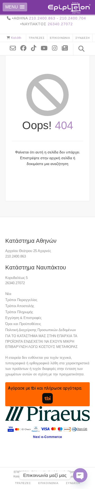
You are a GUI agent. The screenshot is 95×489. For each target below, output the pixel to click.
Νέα (8, 294)
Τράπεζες (37, 37)
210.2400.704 (73, 18)
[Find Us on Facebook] (25, 47)
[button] (15, 7)
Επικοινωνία (60, 37)
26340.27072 (60, 24)
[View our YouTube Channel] (46, 47)
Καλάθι (16, 37)
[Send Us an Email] (15, 47)
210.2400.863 (42, 18)
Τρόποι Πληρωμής (19, 312)
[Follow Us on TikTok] (35, 47)
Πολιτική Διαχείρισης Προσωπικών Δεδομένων (40, 330)
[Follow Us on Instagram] (56, 47)
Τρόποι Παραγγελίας (21, 300)
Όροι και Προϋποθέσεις (23, 324)
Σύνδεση (82, 37)
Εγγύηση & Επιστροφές (23, 318)
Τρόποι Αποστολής (19, 306)
